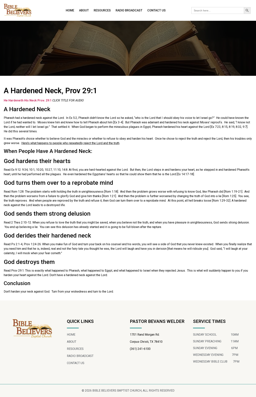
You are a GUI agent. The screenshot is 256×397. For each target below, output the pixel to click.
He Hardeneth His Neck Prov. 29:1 (28, 100)
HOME (70, 10)
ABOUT (84, 10)
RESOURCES (102, 10)
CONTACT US (156, 10)
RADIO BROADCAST (129, 10)
